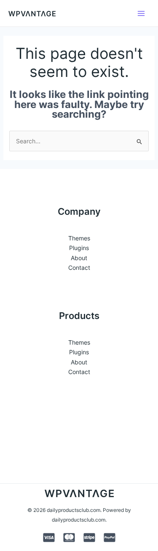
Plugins (79, 247)
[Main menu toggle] (141, 13)
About (79, 257)
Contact (79, 267)
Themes (79, 238)
